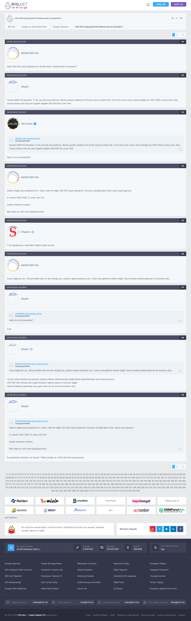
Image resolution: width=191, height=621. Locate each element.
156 (134, 481)
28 (72, 474)
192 (89, 484)
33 (87, 474)
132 (41, 481)
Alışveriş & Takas (121, 563)
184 (58, 484)
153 (122, 481)
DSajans (25, 231)
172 (13, 484)
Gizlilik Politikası (100, 615)
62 (172, 474)
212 (169, 484)
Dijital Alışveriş (120, 570)
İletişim (182, 615)
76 (32, 477)
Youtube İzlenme (158, 576)
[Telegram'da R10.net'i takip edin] (167, 529)
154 (126, 481)
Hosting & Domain (85, 576)
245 (122, 487)
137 (61, 481)
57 (158, 474)
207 (149, 484)
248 (134, 487)
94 (84, 477)
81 (46, 477)
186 (66, 484)
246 (126, 487)
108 (133, 477)
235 (80, 487)
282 (138, 491)
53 (146, 474)
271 (94, 491)
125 (15, 481)
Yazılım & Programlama (51, 563)
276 (114, 491)
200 (120, 484)
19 (46, 474)
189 (78, 484)
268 (82, 491)
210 (161, 484)
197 (108, 484)
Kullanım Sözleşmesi (167, 615)
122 (183, 477)
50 (137, 474)
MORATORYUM (29, 53)
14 (33, 474)
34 (90, 474)
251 (146, 487)
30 (78, 474)
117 (165, 477)
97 (93, 477)
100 (102, 477)
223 (31, 487)
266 (74, 491)
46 (125, 474)
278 (122, 491)
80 (43, 477)
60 (166, 474)
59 (163, 474)
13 (30, 474)
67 (7, 477)
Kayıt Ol (178, 4)
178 (35, 484)
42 (113, 474)
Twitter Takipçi (156, 582)
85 (58, 477)
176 (28, 484)
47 (128, 474)
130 (34, 481)
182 (51, 484)
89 (70, 477)
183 (54, 484)
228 (51, 487)
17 (41, 474)
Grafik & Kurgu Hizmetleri (89, 582)
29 (75, 474)
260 (184, 487)
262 (57, 491)
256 (167, 487)
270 (90, 491)
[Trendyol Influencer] (49, 501)
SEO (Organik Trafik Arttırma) (18, 570)
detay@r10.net (178, 602)
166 (172, 481)
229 (56, 487)
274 (106, 491)
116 (162, 477)
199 (116, 484)
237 (89, 487)
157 (137, 481)
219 (14, 487)
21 (52, 474)
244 (118, 487)
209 (157, 484)
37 (99, 474)
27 (69, 474)
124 (11, 481)
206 (145, 484)
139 (68, 481)
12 (27, 474)
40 (108, 474)
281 (134, 491)
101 (106, 477)
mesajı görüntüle (22, 141)
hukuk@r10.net (132, 602)
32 (84, 474)
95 (87, 477)
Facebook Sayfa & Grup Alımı (163, 588)
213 (172, 484)
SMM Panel (119, 582)
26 (66, 474)
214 (176, 484)
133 (45, 481)
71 (18, 477)
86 (61, 477)
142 (80, 481)
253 (155, 487)
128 (26, 481)
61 (169, 474)
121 (180, 477)
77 (35, 477)
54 (149, 474)
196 (104, 484)
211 (165, 484)
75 (29, 477)
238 (93, 487)
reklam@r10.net (40, 602)
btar (163, 549)
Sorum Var (82, 588)
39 (105, 474)
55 (152, 474)
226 (43, 487)
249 (138, 487)
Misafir (25, 86)
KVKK (112, 615)
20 (49, 474)
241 (105, 487)
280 (130, 491)
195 (101, 484)
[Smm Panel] (80, 501)
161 (153, 481)
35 (93, 474)
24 (60, 474)
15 (35, 474)
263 (61, 491)
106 (125, 477)
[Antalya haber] (19, 510)
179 (39, 484)
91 (76, 477)
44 (119, 474)
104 (118, 477)
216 (184, 484)
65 (181, 474)
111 (144, 477)
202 (128, 484)
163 (160, 481)
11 (25, 474)
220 (18, 487)
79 (40, 477)
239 (97, 487)
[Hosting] (19, 501)
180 (43, 484)
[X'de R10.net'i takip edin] (159, 529)
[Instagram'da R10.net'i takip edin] (153, 529)
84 (55, 477)
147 (99, 481)
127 (22, 481)
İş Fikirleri (118, 588)
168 (180, 481)
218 (10, 487)
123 (7, 481)
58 (160, 474)
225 (39, 487)
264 (65, 491)
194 (97, 484)
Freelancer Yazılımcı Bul (52, 570)
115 (158, 477)
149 (107, 481)
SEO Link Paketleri (13, 576)
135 (53, 481)
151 (114, 481)
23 (57, 474)
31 (81, 474)
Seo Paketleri (11, 517)
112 (147, 477)
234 (76, 487)
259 (180, 487)
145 (91, 481)
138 (65, 481)
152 (118, 481)
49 (134, 474)
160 (149, 481)
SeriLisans (27, 123)
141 (76, 481)
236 (85, 487)
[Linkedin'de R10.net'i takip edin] (173, 529)
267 (78, 491)
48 (131, 474)
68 (10, 477)
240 (101, 487)
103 (114, 477)
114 (154, 477)
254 (159, 487)
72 (21, 477)
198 (112, 484)
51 (140, 474)
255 (163, 487)
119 (172, 477)
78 (38, 477)
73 (24, 477)
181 (47, 484)
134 (49, 481)
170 (6, 484)
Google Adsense (12, 563)
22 (54, 474)
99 (99, 477)
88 (67, 477)
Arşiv (88, 615)
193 (93, 484)
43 (116, 474)
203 (132, 484)
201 (124, 484)
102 (110, 477)
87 (64, 477)
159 (145, 481)
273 (102, 491)
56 (155, 474)
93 (81, 477)
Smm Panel (111, 501)
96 (90, 477)
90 (73, 477)
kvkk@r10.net (87, 602)
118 (169, 477)
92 (78, 477)
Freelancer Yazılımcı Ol (51, 576)
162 (156, 481)
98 (96, 477)
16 (38, 474)
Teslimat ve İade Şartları (128, 615)
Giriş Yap (160, 4)
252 (151, 487)
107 (129, 477)
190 (81, 484)
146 (95, 481)
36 (96, 474)
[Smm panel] (171, 510)
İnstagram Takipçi (158, 563)
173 (17, 484)
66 (184, 474)
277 (118, 491)
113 (151, 477)
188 (74, 484)
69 (12, 477)
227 (47, 487)
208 (153, 484)
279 (126, 491)
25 (63, 474)
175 (24, 484)
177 (32, 484)
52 (143, 474)
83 (52, 477)
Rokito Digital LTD (37, 615)
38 (102, 474)
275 (110, 491)
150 (111, 481)
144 (88, 481)
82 (49, 477)
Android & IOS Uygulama (125, 576)
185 (62, 484)
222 (27, 487)
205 (141, 484)
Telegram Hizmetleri (159, 570)
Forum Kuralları (148, 615)
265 (69, 491)
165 (168, 481)
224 (35, 487)
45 (122, 474)
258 (175, 487)
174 (21, 484)
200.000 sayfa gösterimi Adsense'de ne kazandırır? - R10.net (17, 5)
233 (72, 487)
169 (183, 481)
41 (111, 474)
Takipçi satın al (172, 501)
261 (53, 491)
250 (142, 487)
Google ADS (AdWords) (15, 588)
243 (113, 487)
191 (85, 484)
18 (43, 474)
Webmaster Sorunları (87, 563)
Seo (111, 510)
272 (98, 491)
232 (68, 487)
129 (30, 481)
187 (70, 484)
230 (60, 487)
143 (84, 481)
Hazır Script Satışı (49, 582)
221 (22, 487)
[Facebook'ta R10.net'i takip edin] (180, 529)
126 (19, 481)
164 (164, 481)
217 (7, 487)
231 (64, 487)
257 (171, 487)
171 (10, 484)
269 (86, 491)
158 (141, 481)
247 (130, 487)
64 (178, 474)
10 (22, 474)
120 (176, 477)
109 (137, 477)
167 (176, 481)
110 (140, 477)
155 (130, 481)
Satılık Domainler (85, 570)
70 (15, 477)
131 (38, 481)
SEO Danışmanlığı (13, 582)
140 (72, 481)
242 (109, 487)
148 (103, 481)
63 (175, 474)
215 (180, 484)
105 (121, 477)
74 (27, 477)
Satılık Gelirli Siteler (50, 588)
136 (57, 481)
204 (136, 484)
